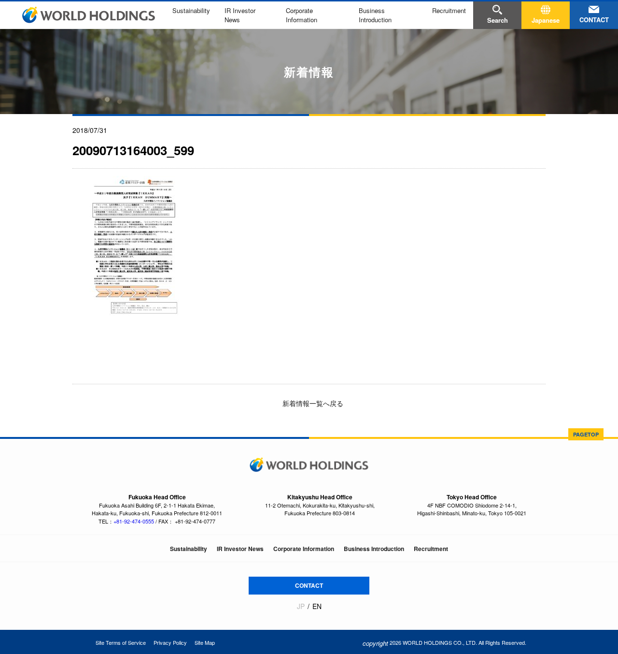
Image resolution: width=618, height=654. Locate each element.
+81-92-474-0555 (133, 521)
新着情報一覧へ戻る (312, 403)
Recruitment (449, 10)
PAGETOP (586, 434)
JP (301, 606)
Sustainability (191, 10)
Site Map (205, 642)
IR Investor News (240, 548)
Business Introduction (375, 15)
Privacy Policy (170, 642)
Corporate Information (301, 15)
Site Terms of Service (121, 642)
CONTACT (309, 585)
